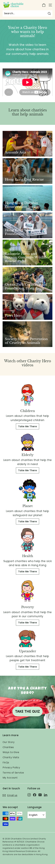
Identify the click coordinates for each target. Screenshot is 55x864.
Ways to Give (11, 752)
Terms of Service (13, 772)
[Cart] (43, 5)
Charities (8, 747)
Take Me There (27, 426)
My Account (10, 777)
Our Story (9, 742)
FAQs (6, 762)
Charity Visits (11, 757)
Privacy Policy (11, 767)
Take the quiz (27, 711)
